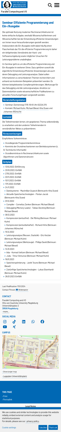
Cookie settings (9, 427)
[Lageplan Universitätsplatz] (30, 368)
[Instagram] (4, 321)
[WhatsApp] (33, 321)
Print (5, 396)
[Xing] (14, 326)
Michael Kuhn (19, 108)
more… (6, 311)
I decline (43, 427)
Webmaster (23, 289)
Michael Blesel (32, 108)
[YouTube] (4, 326)
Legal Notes (30, 406)
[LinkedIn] (23, 321)
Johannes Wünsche (12, 111)
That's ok (53, 427)
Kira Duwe (44, 108)
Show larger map (10, 371)
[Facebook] (42, 321)
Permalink (7, 399)
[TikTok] (14, 321)
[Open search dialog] (50, 5)
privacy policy (33, 421)
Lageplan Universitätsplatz (15, 376)
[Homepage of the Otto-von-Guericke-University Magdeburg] (18, 5)
